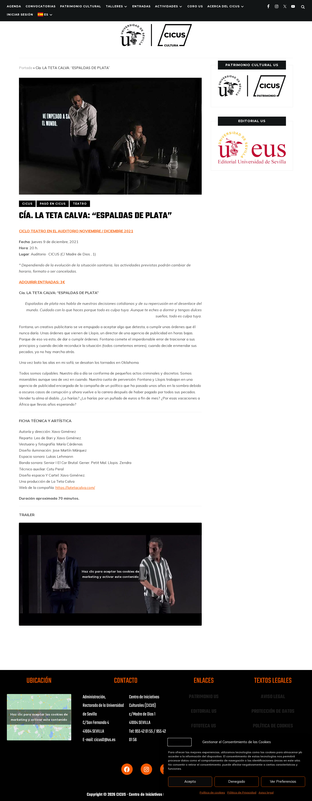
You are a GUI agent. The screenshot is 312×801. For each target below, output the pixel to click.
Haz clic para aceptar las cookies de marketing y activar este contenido (110, 574)
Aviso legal (266, 792)
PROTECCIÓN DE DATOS (272, 711)
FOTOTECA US (203, 726)
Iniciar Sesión (20, 14)
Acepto (190, 781)
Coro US (195, 6)
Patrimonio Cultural (80, 6)
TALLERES (114, 6)
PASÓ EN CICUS (53, 203)
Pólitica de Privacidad (241, 792)
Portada (25, 68)
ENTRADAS (141, 6)
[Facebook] (127, 769)
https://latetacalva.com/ (75, 487)
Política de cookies (212, 792)
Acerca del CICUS (223, 6)
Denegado (236, 781)
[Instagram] (146, 769)
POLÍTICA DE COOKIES (273, 726)
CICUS (27, 203)
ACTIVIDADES (166, 6)
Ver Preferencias (283, 781)
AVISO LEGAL (273, 697)
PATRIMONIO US (204, 697)
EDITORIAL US (204, 711)
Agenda (14, 6)
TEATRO (80, 203)
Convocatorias (41, 6)
